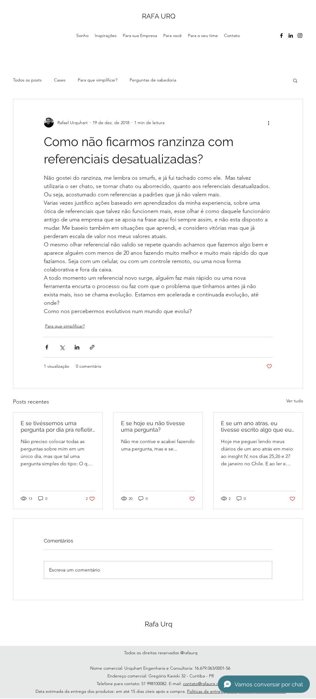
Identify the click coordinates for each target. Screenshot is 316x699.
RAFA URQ (158, 16)
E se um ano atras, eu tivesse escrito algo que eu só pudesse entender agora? (256, 426)
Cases (59, 80)
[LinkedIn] (291, 35)
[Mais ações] (268, 122)
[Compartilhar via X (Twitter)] (62, 347)
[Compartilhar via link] (92, 347)
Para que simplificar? (97, 80)
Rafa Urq (159, 624)
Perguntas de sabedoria (153, 80)
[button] (295, 80)
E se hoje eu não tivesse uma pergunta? (153, 426)
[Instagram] (300, 35)
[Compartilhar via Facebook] (47, 347)
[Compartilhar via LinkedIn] (77, 347)
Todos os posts (27, 80)
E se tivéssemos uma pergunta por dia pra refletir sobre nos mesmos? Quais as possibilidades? (56, 426)
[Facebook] (281, 35)
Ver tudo (294, 401)
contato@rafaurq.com (204, 683)
